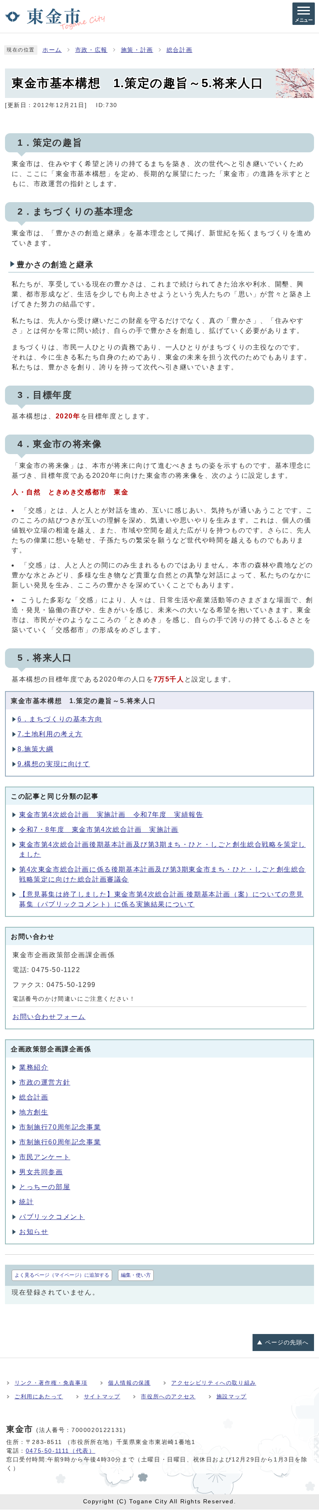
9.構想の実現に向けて (53, 763)
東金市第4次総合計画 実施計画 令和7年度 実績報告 (111, 814)
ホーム (52, 50)
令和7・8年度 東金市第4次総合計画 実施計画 (99, 829)
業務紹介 (33, 1067)
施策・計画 (137, 50)
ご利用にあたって (39, 1396)
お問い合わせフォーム (49, 1016)
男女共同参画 (41, 1171)
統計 (26, 1201)
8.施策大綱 (35, 749)
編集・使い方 (136, 1275)
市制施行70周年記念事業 (60, 1127)
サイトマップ (102, 1396)
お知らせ (33, 1231)
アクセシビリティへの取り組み (213, 1383)
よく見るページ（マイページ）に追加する (62, 1275)
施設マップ (231, 1396)
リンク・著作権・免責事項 (51, 1383)
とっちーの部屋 (44, 1186)
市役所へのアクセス (168, 1396)
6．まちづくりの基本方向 (59, 719)
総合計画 (179, 50)
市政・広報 (91, 50)
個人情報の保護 (129, 1383)
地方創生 (33, 1112)
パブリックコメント (52, 1216)
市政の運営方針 (44, 1082)
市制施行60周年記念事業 (60, 1142)
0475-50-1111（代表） (61, 1450)
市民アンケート (44, 1157)
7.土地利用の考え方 (50, 734)
